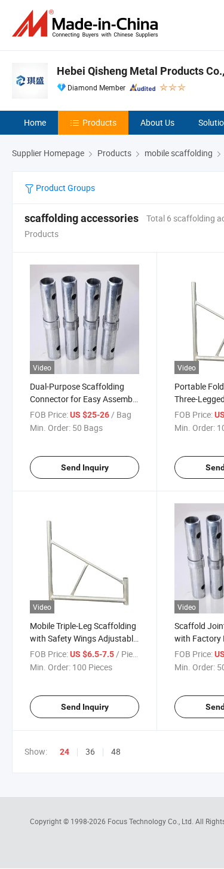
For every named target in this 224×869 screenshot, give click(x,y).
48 (116, 751)
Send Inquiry (85, 467)
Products (99, 122)
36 (90, 751)
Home (35, 122)
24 (64, 751)
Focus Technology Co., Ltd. (151, 821)
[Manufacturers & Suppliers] (87, 24)
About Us (157, 122)
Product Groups (64, 187)
